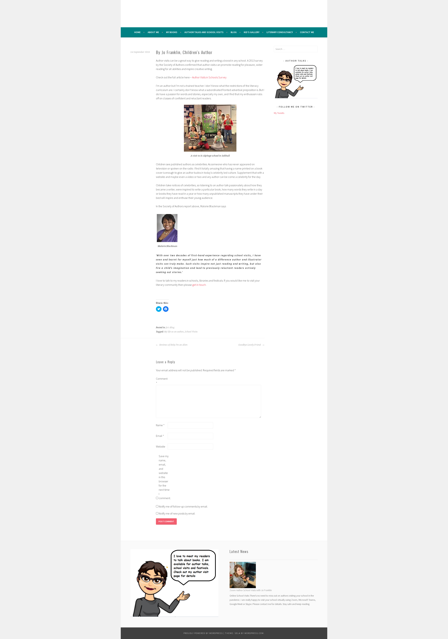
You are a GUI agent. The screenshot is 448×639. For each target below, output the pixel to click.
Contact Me (307, 32)
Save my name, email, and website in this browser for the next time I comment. (164, 477)
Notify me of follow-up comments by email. (183, 506)
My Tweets (279, 113)
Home (137, 32)
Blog (234, 32)
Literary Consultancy (280, 32)
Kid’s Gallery (251, 32)
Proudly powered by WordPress (203, 633)
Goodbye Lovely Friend (249, 345)
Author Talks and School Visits (203, 32)
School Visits (191, 332)
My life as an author (174, 332)
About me (153, 32)
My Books (171, 32)
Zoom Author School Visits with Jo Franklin (251, 590)
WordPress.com (254, 633)
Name (160, 425)
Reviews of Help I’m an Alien (173, 345)
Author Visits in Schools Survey (209, 77)
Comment (161, 381)
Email (160, 436)
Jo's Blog (170, 327)
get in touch (199, 284)
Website (160, 446)
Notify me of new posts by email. (177, 513)
